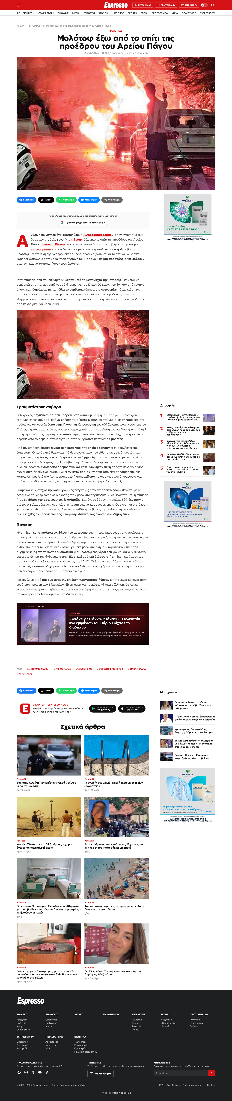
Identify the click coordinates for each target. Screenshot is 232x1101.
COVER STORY (46, 13)
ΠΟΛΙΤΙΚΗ (104, 13)
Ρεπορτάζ (22, 1019)
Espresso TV (25, 1036)
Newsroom (116, 52)
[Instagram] (26, 1072)
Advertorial (51, 1041)
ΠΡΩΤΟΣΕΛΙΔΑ (160, 13)
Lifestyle (138, 1014)
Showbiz (51, 1014)
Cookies (211, 1085)
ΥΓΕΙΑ (175, 13)
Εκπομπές (22, 1041)
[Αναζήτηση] (212, 5)
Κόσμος (21, 1026)
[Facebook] (19, 1072)
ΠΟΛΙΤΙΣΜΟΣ (189, 13)
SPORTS (132, 13)
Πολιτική (21, 1022)
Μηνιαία (165, 1026)
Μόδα (135, 1029)
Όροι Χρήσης (81, 1048)
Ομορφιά (137, 1019)
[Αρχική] (31, 1001)
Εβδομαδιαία (168, 1022)
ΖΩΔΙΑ (144, 13)
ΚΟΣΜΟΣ (119, 13)
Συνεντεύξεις (24, 1045)
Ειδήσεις (22, 1014)
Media (48, 1026)
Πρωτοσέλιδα (199, 1014)
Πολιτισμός (111, 1014)
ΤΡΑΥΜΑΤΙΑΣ (26, 673)
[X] (33, 1072)
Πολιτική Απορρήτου (193, 1085)
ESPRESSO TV (207, 13)
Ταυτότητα (80, 1041)
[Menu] (19, 5)
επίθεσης (76, 239)
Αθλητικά (195, 1019)
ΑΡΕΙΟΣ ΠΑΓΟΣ (63, 669)
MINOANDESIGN (121, 1093)
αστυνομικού (41, 249)
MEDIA (76, 13)
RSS (47, 1048)
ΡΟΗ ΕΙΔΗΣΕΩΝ (25, 13)
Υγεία (135, 1022)
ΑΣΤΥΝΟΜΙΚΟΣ (84, 669)
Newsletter (51, 1045)
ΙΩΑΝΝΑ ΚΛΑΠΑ (138, 669)
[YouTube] (39, 1072)
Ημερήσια (166, 1019)
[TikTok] (46, 1072)
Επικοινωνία (81, 1045)
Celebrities (51, 1019)
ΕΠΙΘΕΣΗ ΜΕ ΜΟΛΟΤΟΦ (110, 669)
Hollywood (51, 1022)
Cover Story (23, 1029)
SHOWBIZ (63, 13)
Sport (78, 1014)
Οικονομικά (196, 1022)
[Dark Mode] (204, 5)
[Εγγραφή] (211, 1073)
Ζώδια (165, 1014)
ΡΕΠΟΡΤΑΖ (89, 13)
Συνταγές (137, 1026)
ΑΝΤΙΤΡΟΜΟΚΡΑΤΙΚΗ (38, 669)
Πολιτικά (194, 1026)
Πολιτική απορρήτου (85, 1051)
